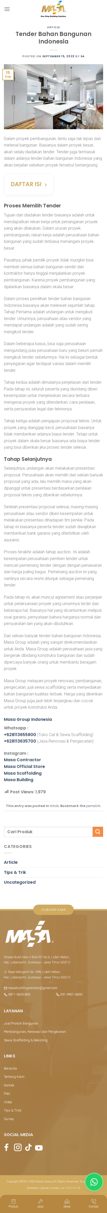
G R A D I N (72, 1188)
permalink (93, 806)
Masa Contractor (22, 760)
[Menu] (7, 9)
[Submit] (98, 832)
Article (53, 27)
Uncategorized (20, 882)
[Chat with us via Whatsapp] (94, 1182)
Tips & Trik (15, 872)
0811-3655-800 (18, 994)
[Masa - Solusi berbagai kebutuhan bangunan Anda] (53, 9)
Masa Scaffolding (23, 773)
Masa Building (18, 780)
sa (83, 56)
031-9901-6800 (70, 994)
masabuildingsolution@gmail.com (32, 988)
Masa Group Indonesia (28, 719)
